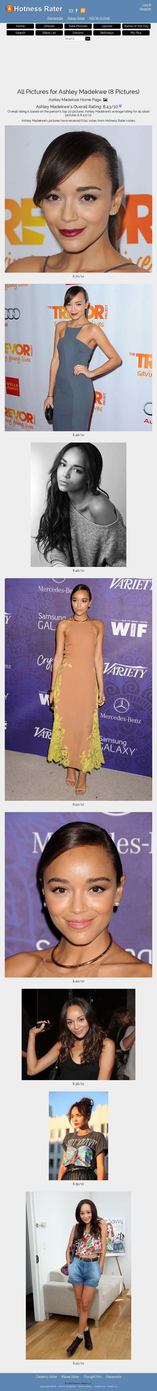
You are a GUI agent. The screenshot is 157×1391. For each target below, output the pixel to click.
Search (20, 33)
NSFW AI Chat (99, 18)
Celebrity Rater (46, 1377)
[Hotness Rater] (35, 11)
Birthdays (107, 33)
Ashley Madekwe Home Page (75, 99)
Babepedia (55, 18)
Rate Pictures (78, 26)
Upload (107, 26)
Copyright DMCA (48, 1386)
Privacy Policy (85, 1386)
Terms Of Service (67, 1386)
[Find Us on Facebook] (76, 11)
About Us (112, 1386)
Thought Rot (92, 1377)
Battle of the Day (136, 26)
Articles (49, 26)
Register (145, 9)
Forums (78, 33)
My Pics (136, 33)
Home (20, 26)
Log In (146, 4)
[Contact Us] (71, 11)
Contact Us (99, 1386)
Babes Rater (76, 18)
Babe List (49, 33)
